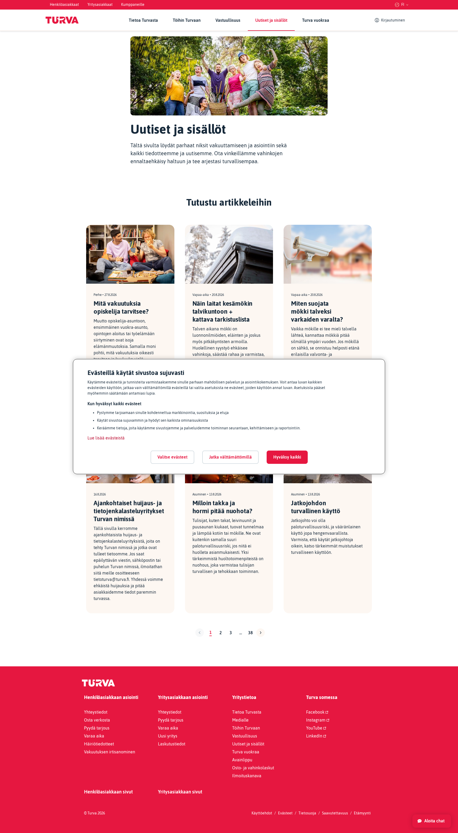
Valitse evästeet (172, 457)
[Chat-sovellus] (431, 821)
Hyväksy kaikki (287, 457)
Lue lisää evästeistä (106, 437)
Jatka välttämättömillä (230, 457)
